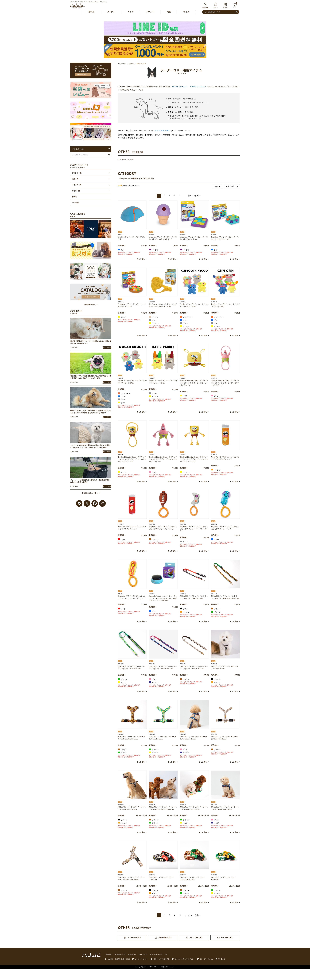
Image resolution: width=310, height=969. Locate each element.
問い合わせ (221, 959)
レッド (122, 539)
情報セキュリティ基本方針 (162, 959)
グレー (154, 320)
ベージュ (154, 317)
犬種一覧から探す (165, 938)
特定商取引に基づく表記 (122, 959)
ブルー (122, 250)
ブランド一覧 (76, 173)
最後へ (197, 196)
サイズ (186, 12)
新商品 (91, 12)
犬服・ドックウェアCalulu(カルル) (153, 967)
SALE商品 (75, 203)
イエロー (123, 317)
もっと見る (141, 259)
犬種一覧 (131, 63)
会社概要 (110, 959)
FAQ (166, 954)
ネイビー (154, 682)
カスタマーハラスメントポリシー (185, 959)
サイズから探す (227, 938)
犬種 (169, 12)
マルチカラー (187, 317)
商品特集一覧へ (89, 304)
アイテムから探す (134, 938)
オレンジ (217, 470)
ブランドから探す (196, 938)
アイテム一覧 (76, 185)
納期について (132, 954)
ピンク (216, 396)
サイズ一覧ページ (162, 130)
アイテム (111, 12)
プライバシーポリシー (141, 959)
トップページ (122, 63)
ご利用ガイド (109, 954)
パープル (154, 250)
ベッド (130, 12)
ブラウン (154, 539)
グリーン (217, 612)
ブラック (185, 609)
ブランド (150, 12)
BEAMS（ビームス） (180, 87)
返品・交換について (156, 954)
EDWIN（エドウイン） (198, 87)
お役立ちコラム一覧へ (90, 493)
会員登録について (120, 954)
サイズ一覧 (76, 191)
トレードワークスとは (206, 959)
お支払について (143, 954)
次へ (190, 196)
